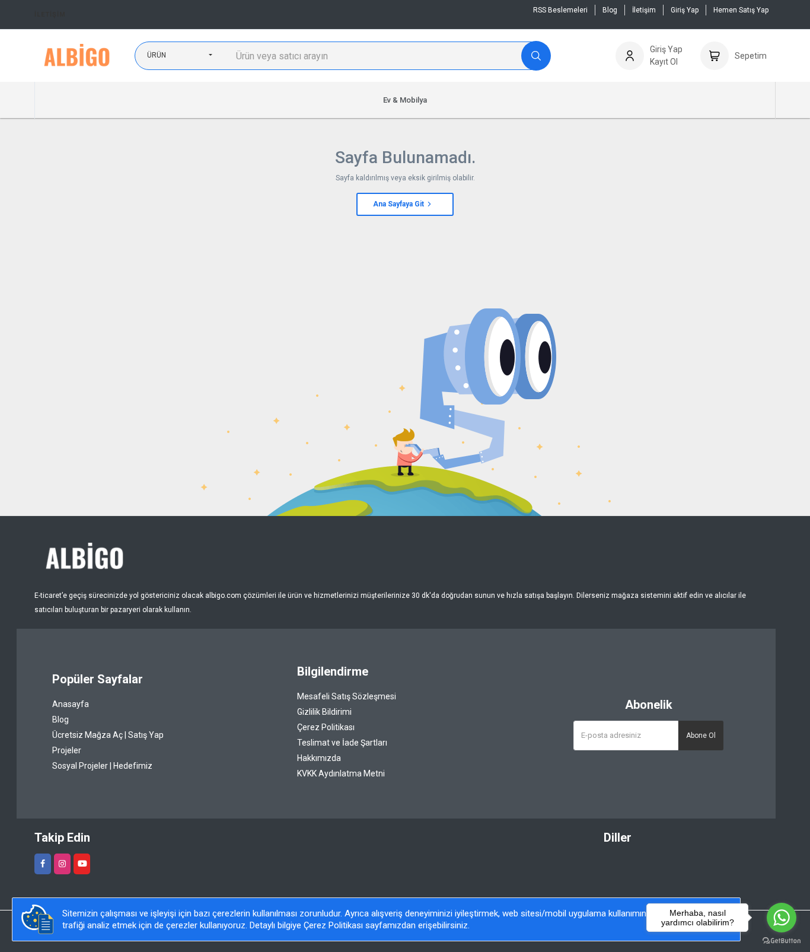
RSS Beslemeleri (560, 10)
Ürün (156, 55)
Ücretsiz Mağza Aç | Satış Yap (108, 735)
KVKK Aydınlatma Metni (341, 773)
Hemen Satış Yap (740, 10)
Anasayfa (70, 704)
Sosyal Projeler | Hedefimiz (102, 765)
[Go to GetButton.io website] (782, 940)
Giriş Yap (685, 10)
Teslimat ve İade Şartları (342, 742)
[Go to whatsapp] (781, 917)
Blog (609, 10)
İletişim (50, 14)
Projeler (66, 750)
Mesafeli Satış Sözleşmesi (346, 696)
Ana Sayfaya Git (399, 204)
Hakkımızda (319, 758)
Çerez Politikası (326, 727)
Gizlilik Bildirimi (324, 712)
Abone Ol (701, 735)
